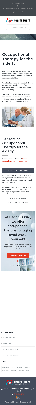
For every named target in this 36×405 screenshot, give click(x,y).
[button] (18, 255)
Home (3, 37)
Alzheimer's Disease (23, 367)
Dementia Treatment (9, 371)
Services (9, 37)
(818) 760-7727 (19, 3)
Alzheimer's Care (9, 338)
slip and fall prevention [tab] (18, 202)
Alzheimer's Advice (8, 367)
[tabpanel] (18, 184)
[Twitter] (13, 12)
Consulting (7, 343)
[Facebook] (18, 12)
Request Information (18, 27)
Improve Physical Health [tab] (18, 170)
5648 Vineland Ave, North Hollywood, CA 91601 (19, 8)
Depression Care (23, 371)
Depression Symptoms (10, 349)
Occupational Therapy (11, 355)
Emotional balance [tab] (18, 198)
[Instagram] (22, 12)
